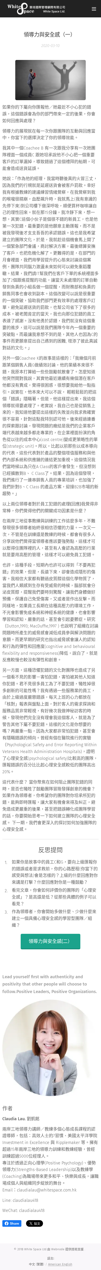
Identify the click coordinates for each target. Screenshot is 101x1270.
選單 (94, 8)
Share (14, 1223)
